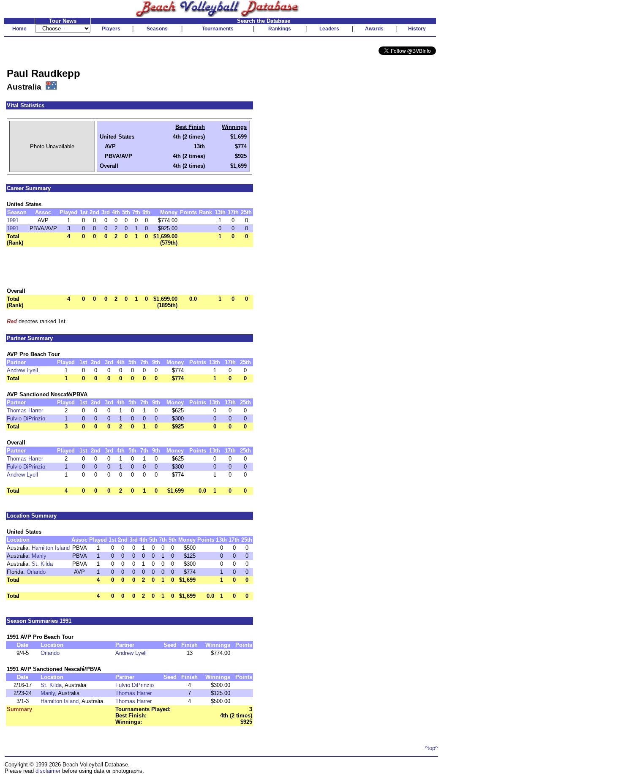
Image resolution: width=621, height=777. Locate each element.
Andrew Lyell (22, 370)
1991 (13, 220)
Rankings (279, 29)
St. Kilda (42, 564)
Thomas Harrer (25, 410)
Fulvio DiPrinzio (26, 418)
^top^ (431, 748)
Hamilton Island (51, 548)
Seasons (157, 29)
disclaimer (47, 771)
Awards (374, 29)
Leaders (329, 29)
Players (111, 29)
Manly (39, 556)
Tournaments (218, 29)
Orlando (36, 572)
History (417, 29)
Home (19, 29)
